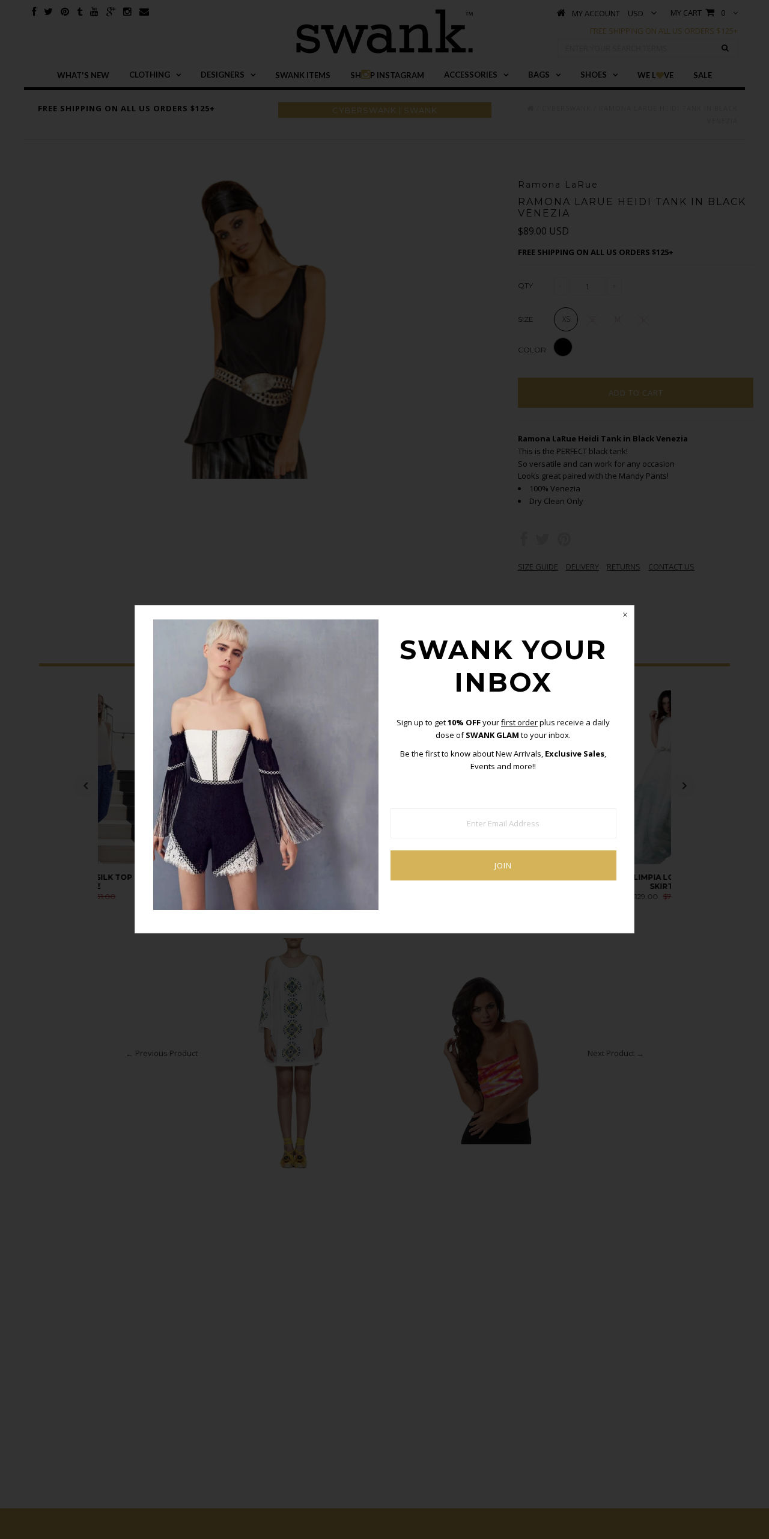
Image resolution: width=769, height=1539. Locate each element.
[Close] (625, 615)
